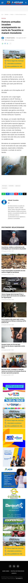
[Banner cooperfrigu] (14, 536)
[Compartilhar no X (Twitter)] (7, 43)
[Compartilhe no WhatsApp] (2, 43)
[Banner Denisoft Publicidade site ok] (14, 517)
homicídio (11, 185)
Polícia (3, 18)
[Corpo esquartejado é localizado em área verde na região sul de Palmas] (14, 261)
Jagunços (17, 185)
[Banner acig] (14, 487)
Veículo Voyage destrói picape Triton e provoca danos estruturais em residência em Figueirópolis (13, 295)
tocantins (4, 188)
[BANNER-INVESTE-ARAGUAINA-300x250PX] (14, 68)
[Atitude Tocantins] (15, 2)
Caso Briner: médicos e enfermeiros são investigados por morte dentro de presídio (13, 248)
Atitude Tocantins (11, 37)
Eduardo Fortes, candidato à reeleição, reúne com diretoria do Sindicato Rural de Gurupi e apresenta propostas (13, 371)
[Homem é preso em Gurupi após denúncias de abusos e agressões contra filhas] (14, 334)
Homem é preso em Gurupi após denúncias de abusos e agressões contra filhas (13, 346)
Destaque (4, 185)
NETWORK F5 (19, 578)
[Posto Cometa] (14, 498)
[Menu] (2, 2)
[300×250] (14, 447)
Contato (14, 573)
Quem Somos (5, 571)
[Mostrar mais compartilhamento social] (10, 43)
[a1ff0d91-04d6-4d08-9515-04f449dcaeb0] (14, 466)
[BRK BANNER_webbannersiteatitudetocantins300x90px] (14, 389)
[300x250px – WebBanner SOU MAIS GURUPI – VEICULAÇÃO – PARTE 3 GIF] (14, 408)
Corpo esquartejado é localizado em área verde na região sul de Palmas (13, 271)
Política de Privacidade (17, 571)
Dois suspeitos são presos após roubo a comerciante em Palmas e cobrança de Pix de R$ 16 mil (13, 320)
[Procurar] (26, 2)
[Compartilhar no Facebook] (5, 43)
